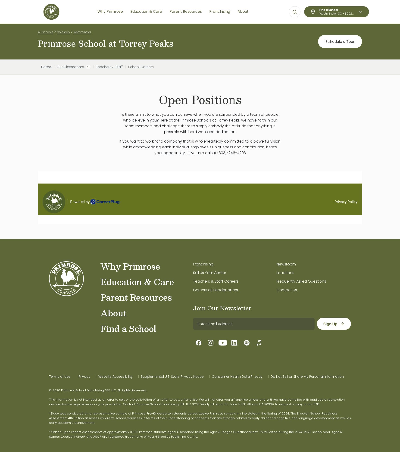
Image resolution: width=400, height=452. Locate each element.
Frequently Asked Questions (301, 281)
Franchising (203, 264)
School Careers (141, 67)
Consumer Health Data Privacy (237, 376)
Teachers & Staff (109, 67)
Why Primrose (130, 266)
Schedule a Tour (340, 41)
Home (46, 67)
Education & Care (137, 282)
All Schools (45, 32)
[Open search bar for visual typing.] (294, 12)
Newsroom (286, 264)
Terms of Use (59, 376)
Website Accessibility (115, 376)
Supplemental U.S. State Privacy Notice (172, 376)
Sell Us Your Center (209, 272)
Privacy (84, 376)
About (113, 313)
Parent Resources (136, 297)
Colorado (63, 32)
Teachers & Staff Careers (215, 281)
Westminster (82, 32)
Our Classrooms (70, 67)
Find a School (128, 328)
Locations (285, 272)
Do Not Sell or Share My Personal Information (307, 376)
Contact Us (287, 290)
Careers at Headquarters (215, 290)
